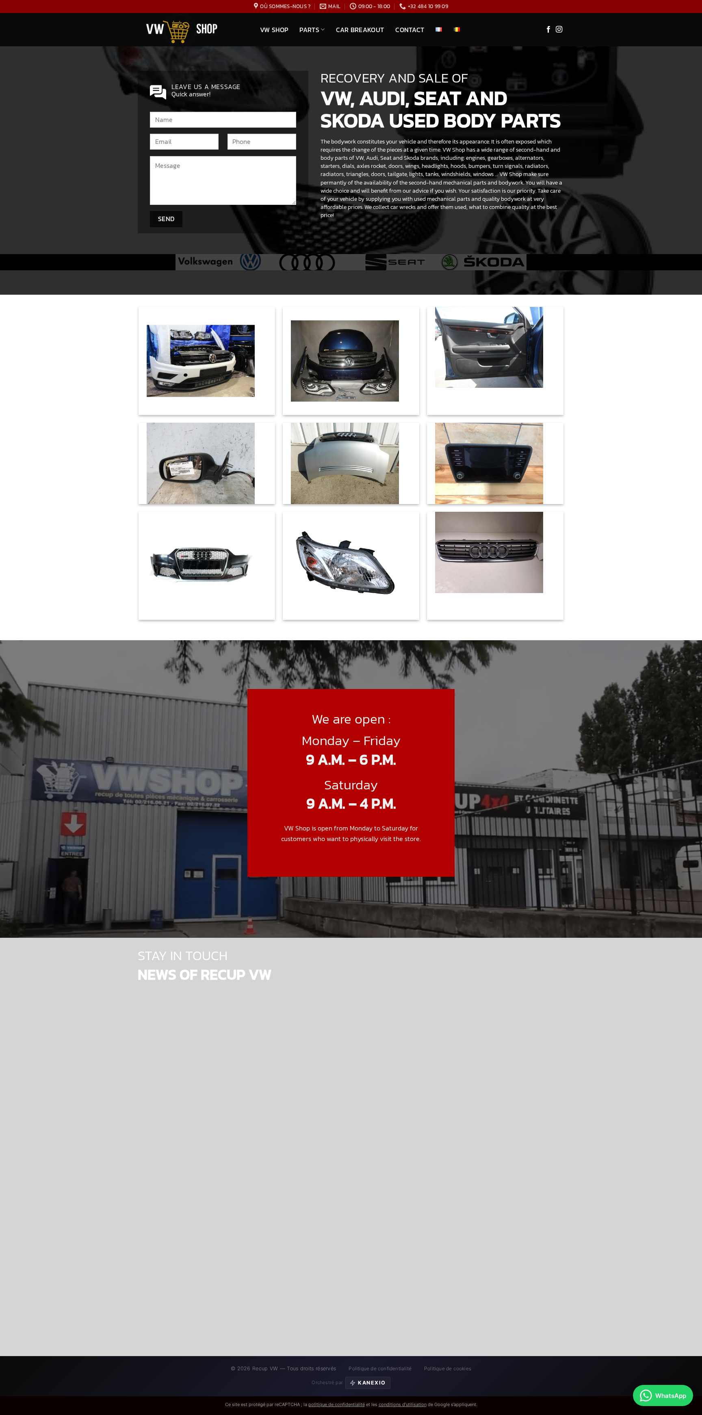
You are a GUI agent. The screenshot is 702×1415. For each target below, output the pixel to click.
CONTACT (409, 30)
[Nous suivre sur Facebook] (548, 29)
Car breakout (360, 30)
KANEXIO (372, 1383)
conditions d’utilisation (403, 1404)
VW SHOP (274, 30)
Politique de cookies (447, 1368)
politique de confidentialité (336, 1404)
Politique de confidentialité (380, 1368)
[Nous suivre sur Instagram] (559, 29)
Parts (309, 30)
